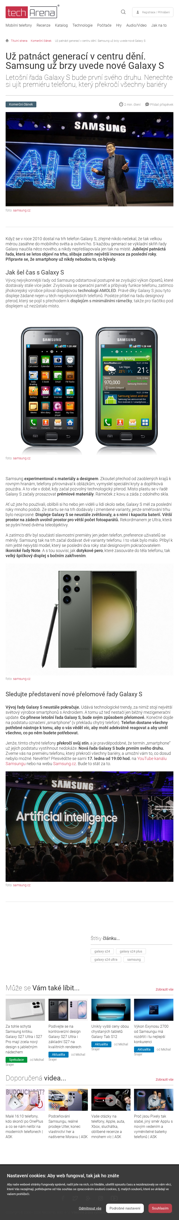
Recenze (43, 25)
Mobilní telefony (19, 25)
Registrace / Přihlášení (156, 12)
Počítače (104, 25)
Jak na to (159, 25)
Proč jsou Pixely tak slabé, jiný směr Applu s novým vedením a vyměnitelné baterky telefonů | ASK (153, 1126)
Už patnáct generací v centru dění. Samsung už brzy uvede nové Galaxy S (100, 40)
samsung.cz (22, 210)
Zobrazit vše (164, 989)
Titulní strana (19, 40)
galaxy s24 (102, 951)
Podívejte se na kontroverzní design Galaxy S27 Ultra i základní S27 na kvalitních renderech (64, 1036)
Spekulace (16, 1060)
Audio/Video (136, 25)
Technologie (82, 25)
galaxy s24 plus (131, 951)
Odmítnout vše (90, 1208)
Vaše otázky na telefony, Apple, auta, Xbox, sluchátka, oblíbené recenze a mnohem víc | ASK (108, 1126)
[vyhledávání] (123, 12)
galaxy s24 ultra (105, 959)
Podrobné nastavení (125, 1208)
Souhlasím (160, 1208)
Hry (119, 25)
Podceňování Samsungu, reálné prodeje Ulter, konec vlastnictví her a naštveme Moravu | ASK (68, 1126)
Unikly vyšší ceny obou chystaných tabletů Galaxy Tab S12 (110, 1031)
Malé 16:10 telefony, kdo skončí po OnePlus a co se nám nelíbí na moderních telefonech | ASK (24, 1126)
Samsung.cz (64, 763)
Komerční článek (41, 40)
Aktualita (58, 1054)
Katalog (61, 25)
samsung (134, 959)
